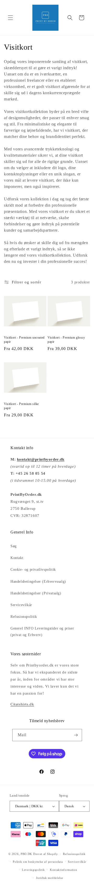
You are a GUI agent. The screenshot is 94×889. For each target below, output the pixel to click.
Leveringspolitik (33, 869)
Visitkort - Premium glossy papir (66, 340)
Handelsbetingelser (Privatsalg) (35, 593)
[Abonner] (76, 735)
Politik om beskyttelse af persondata (38, 861)
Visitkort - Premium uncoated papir (24, 340)
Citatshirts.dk (22, 704)
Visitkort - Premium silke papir (21, 406)
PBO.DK (26, 853)
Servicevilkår (21, 605)
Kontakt (16, 558)
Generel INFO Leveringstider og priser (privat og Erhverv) (42, 631)
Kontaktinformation (63, 869)
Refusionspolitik (23, 617)
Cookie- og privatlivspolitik (33, 570)
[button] (10, 17)
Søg (13, 546)
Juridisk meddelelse (49, 877)
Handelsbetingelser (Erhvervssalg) (38, 581)
